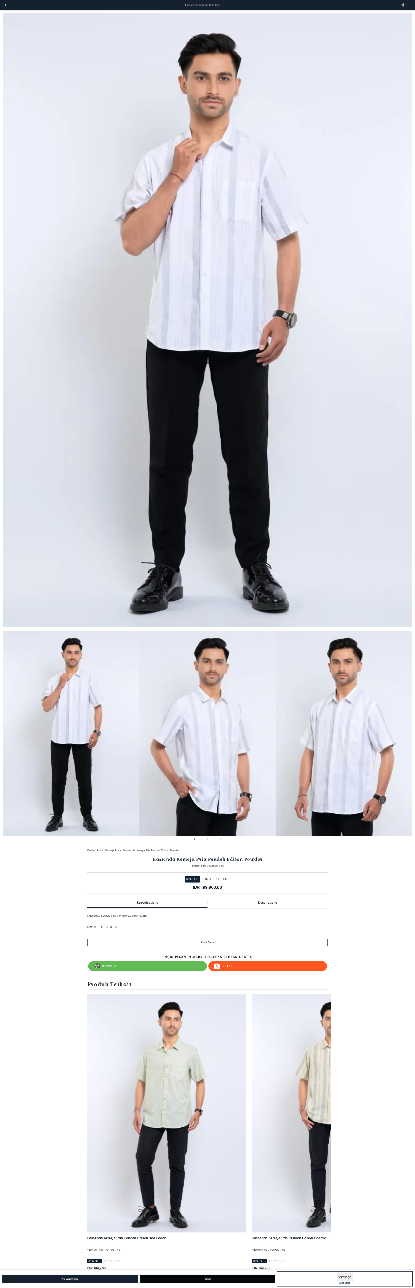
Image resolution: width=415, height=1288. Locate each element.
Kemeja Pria (112, 850)
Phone (207, 1278)
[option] (207, 320)
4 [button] (214, 839)
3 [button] (207, 839)
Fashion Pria (94, 850)
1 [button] (194, 839)
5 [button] (220, 839)
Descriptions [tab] (267, 903)
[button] (207, 942)
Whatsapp (71, 1278)
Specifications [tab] (147, 903)
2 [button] (201, 839)
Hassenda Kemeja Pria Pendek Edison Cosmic (289, 1238)
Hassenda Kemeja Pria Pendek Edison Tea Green (126, 1238)
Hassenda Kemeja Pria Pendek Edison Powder (151, 850)
